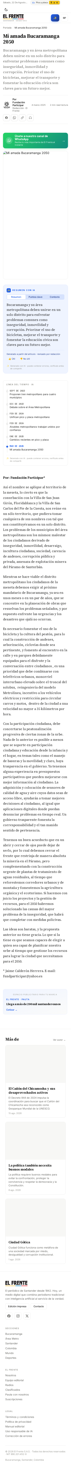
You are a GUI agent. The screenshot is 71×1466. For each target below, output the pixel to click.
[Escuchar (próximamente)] (30, 117)
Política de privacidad (18, 1421)
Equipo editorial (14, 1380)
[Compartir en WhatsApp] (14, 117)
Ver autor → (59, 1040)
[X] (27, 1316)
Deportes (10, 1357)
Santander (11, 1343)
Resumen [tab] (16, 296)
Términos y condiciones (19, 1416)
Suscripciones (13, 1399)
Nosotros (10, 1375)
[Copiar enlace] (22, 117)
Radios (9, 1385)
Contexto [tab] (55, 296)
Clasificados (12, 1389)
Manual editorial (14, 1426)
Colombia (11, 1348)
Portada (7, 27)
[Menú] (64, 17)
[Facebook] (8, 1316)
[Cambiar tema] (6, 10)
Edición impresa (17, 1306)
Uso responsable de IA (19, 1431)
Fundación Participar (18, 104)
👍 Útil (12, 358)
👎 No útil (25, 358)
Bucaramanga (13, 1333)
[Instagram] (18, 1316)
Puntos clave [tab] (35, 296)
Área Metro (12, 1338)
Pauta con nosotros (17, 1394)
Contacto (39, 1306)
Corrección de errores (18, 1435)
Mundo (9, 1353)
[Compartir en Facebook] (6, 117)
